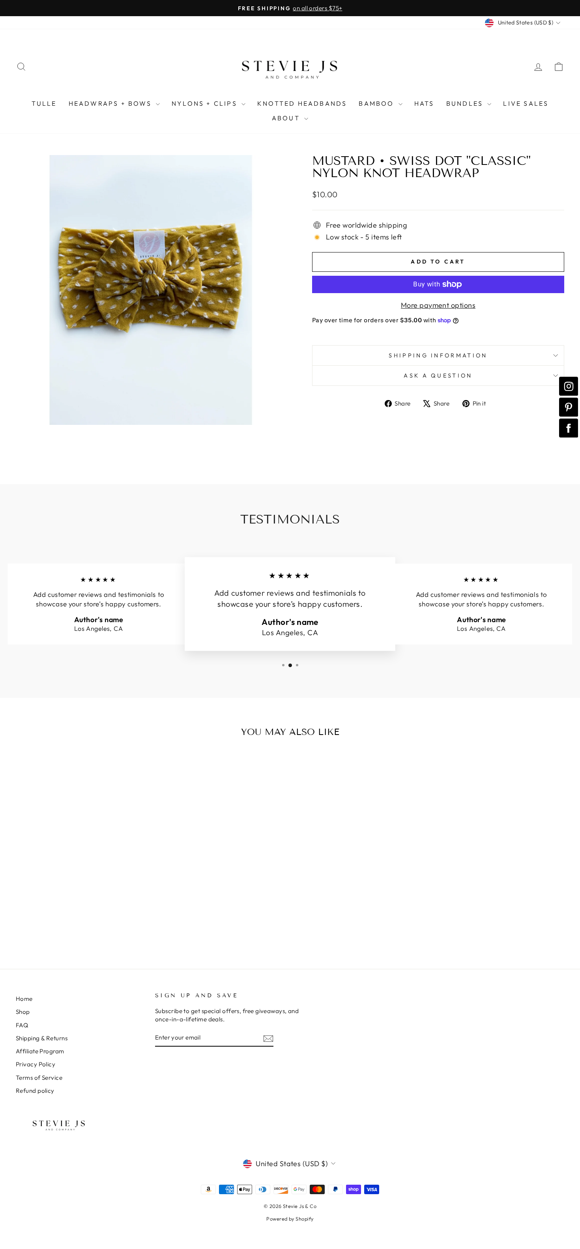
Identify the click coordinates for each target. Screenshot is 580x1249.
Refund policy (35, 1090)
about (287, 118)
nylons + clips (205, 103)
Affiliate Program (40, 1051)
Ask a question (438, 375)
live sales (525, 103)
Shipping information (438, 355)
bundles (466, 103)
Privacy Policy (35, 1064)
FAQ (22, 1025)
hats (424, 103)
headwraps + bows (111, 103)
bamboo (377, 103)
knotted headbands (302, 103)
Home (24, 998)
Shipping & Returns (41, 1038)
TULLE (44, 103)
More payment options (438, 305)
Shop (23, 1011)
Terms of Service (39, 1077)
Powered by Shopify (289, 1218)
